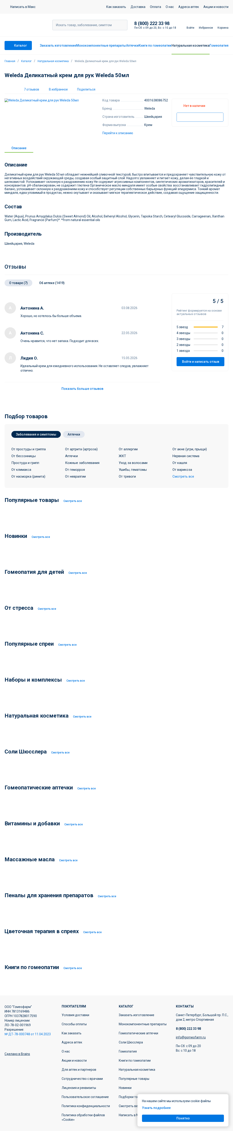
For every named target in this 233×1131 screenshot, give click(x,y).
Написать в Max (130, 1115)
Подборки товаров (133, 1097)
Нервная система (185, 456)
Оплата (155, 7)
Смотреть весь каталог (136, 1106)
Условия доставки (75, 1015)
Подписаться (200, 117)
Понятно (183, 1118)
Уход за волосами (133, 463)
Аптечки (132, 45)
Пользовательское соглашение (85, 1097)
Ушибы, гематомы (133, 470)
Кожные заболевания (82, 463)
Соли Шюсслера (131, 1042)
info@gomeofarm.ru (191, 1037)
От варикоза (182, 470)
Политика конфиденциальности (86, 1106)
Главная (10, 61)
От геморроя (75, 470)
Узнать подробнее (156, 1108)
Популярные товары (134, 1079)
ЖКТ (122, 456)
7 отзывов (31, 89)
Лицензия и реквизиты (79, 1088)
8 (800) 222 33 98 (152, 23)
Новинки (125, 1088)
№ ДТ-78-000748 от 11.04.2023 (28, 1034)
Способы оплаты (74, 1024)
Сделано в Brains (17, 1054)
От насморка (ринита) (28, 476)
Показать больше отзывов (82, 388)
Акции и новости (215, 7)
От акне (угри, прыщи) (189, 449)
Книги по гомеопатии (155, 45)
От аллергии (128, 449)
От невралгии (75, 476)
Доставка (138, 7)
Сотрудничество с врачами (82, 1079)
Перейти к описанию (117, 133)
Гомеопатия (219, 45)
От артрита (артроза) (81, 449)
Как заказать (116, 7)
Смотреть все (72, 501)
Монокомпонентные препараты (101, 45)
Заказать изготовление (58, 45)
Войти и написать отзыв (200, 361)
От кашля (179, 463)
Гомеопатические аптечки (138, 1033)
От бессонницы (23, 456)
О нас (170, 7)
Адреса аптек (188, 7)
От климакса (21, 470)
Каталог (26, 61)
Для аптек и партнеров (79, 1069)
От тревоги (127, 476)
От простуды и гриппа (28, 449)
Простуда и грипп (25, 463)
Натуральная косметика (191, 45)
